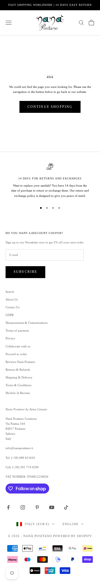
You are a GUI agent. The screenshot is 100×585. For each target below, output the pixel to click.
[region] (50, 180)
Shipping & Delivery (19, 377)
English (70, 524)
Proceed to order (16, 354)
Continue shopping (50, 107)
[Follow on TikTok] (66, 507)
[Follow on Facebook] (8, 507)
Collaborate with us (18, 346)
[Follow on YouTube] (51, 507)
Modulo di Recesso (18, 393)
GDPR (10, 315)
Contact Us (12, 307)
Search (10, 291)
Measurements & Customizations (27, 322)
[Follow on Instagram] (23, 507)
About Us (12, 299)
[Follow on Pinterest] (37, 507)
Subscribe (25, 272)
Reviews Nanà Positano (20, 361)
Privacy (10, 338)
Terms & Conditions (18, 385)
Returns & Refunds (18, 369)
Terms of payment (17, 330)
